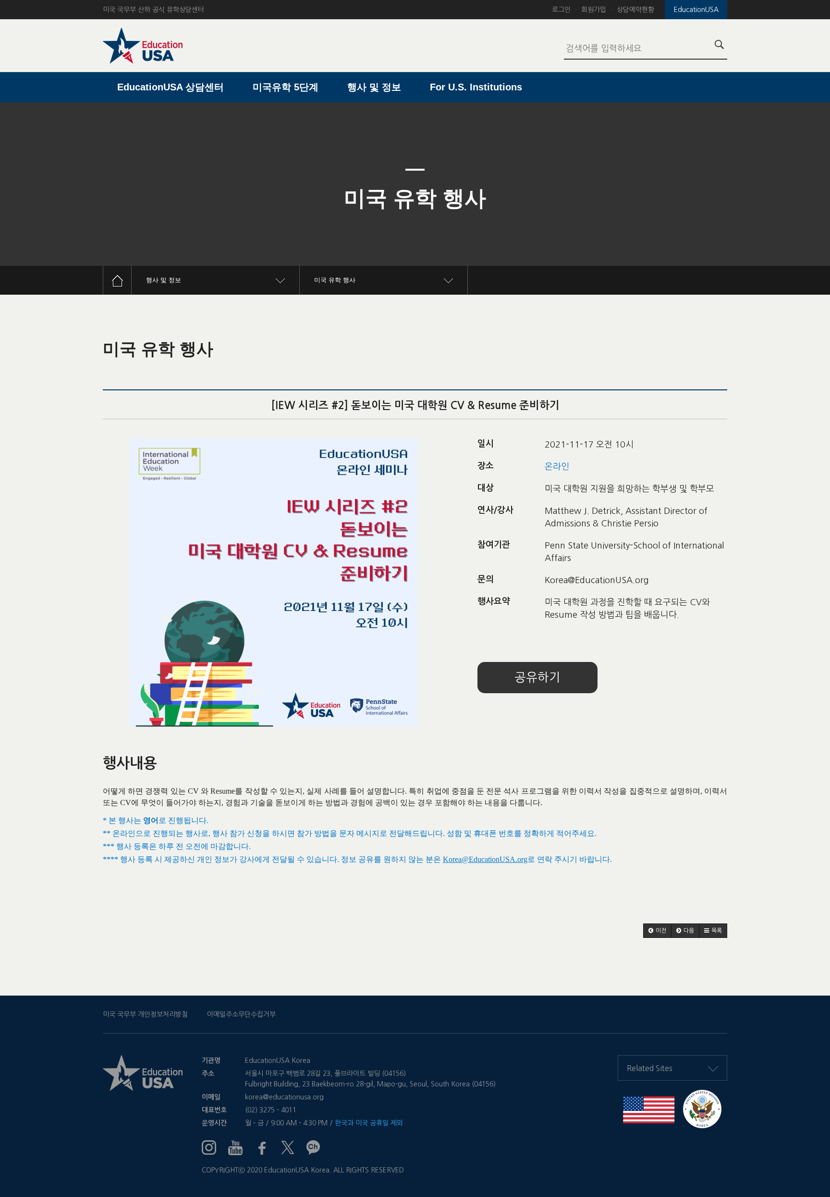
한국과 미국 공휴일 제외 (369, 1123)
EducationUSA (696, 9)
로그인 (561, 9)
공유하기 (537, 678)
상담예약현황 (635, 9)
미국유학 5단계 (285, 87)
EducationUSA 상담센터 (170, 87)
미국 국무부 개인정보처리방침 (145, 1014)
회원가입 (593, 9)
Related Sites (649, 1068)
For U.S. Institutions (476, 87)
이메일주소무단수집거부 (241, 1014)
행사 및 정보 (374, 87)
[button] (657, 930)
